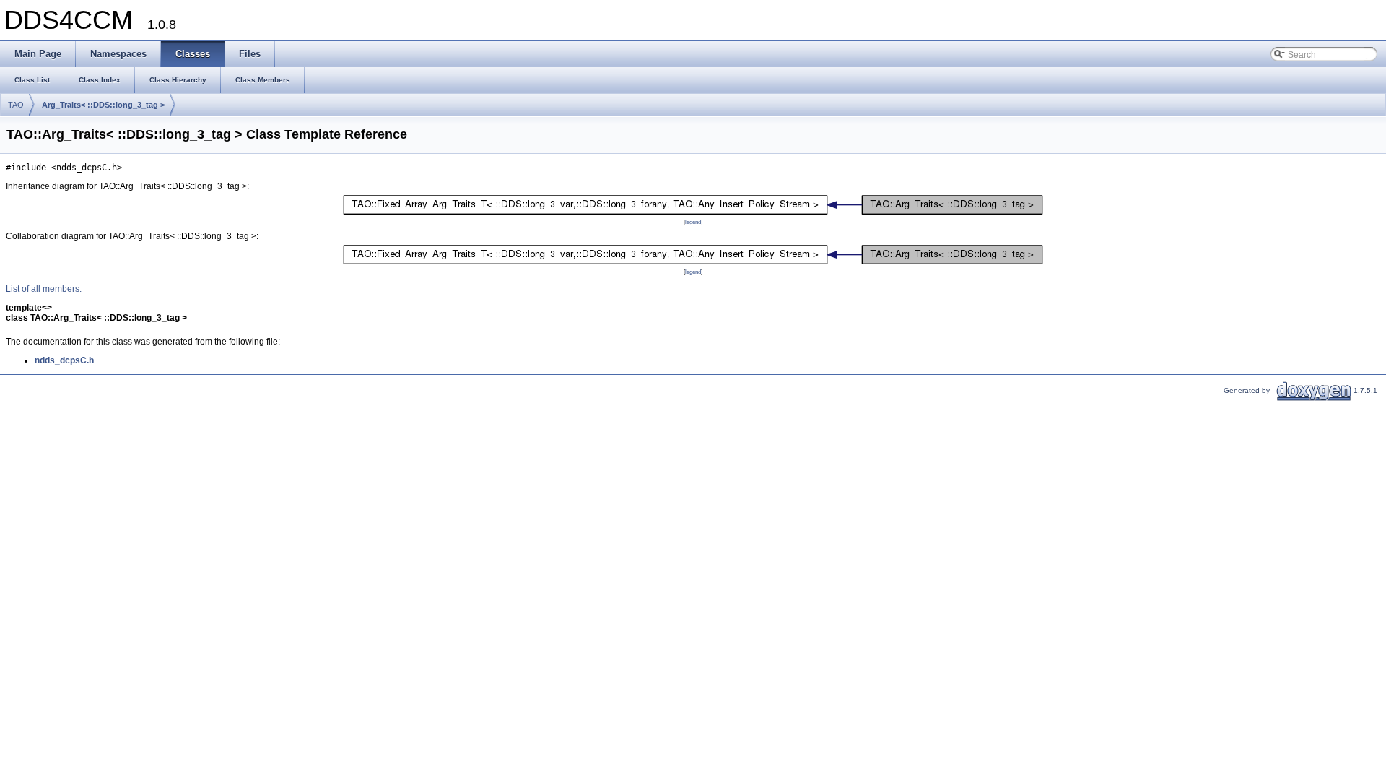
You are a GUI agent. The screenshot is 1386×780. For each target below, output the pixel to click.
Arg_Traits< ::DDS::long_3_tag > (103, 104)
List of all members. (44, 289)
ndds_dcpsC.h (64, 360)
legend (693, 221)
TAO (16, 104)
